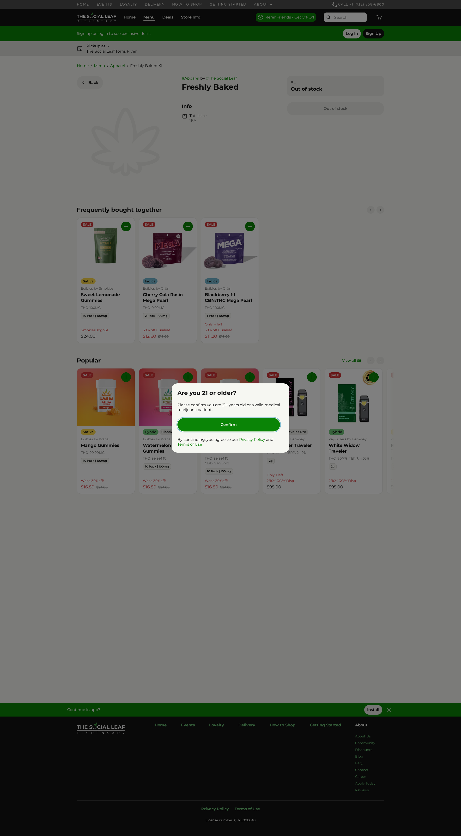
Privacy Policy (252, 439)
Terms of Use (189, 444)
